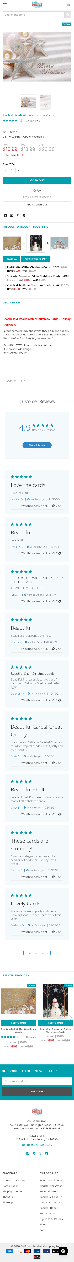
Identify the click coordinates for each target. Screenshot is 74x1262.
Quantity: (9, 164)
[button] (37, 204)
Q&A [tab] (24, 381)
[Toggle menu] (4, 4)
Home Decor (10, 1186)
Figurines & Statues (51, 1219)
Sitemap (8, 1202)
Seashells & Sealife (51, 1197)
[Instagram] (46, 1153)
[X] (17, 215)
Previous (3, 1018)
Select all (12, 259)
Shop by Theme (12, 1191)
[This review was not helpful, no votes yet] (59, 506)
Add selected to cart (35, 259)
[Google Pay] (37, 190)
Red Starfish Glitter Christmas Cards (18, 1031)
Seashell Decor (48, 1208)
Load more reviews (37, 953)
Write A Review (37, 445)
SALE (42, 1230)
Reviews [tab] (10, 381)
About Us (8, 1197)
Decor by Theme (50, 1202)
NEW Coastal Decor (51, 1180)
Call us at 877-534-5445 (37, 1145)
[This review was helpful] (53, 877)
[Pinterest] (24, 215)
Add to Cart (18, 1022)
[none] (37, 57)
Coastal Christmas (14, 1180)
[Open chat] (63, 1251)
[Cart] (69, 4)
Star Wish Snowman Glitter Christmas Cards (55, 1031)
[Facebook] (5, 215)
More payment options (37, 196)
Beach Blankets (49, 1191)
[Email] (11, 215)
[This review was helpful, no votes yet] (53, 506)
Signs (43, 1224)
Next (70, 1018)
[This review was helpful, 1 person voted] (53, 814)
